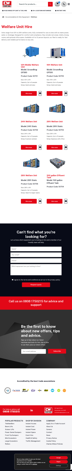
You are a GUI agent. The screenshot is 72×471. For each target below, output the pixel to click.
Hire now (29, 93)
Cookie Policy (51, 441)
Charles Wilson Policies (54, 444)
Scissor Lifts (9, 429)
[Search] (50, 4)
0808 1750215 (33, 301)
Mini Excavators (10, 438)
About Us (49, 426)
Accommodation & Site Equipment (17, 17)
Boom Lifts (9, 426)
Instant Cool (30, 426)
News (48, 435)
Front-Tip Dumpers (11, 435)
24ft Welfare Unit (29, 121)
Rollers (7, 444)
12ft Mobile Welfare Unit (30, 66)
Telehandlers (9, 424)
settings (34, 464)
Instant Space (31, 432)
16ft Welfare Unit (54, 65)
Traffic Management (33, 441)
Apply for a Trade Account (55, 424)
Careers (49, 429)
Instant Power (31, 429)
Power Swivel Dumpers (13, 432)
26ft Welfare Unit (55, 121)
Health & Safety (31, 438)
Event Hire (29, 435)
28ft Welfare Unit (29, 175)
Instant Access (31, 424)
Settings (58, 466)
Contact (49, 432)
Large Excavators (11, 441)
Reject (58, 462)
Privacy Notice (51, 438)
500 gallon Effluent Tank (56, 176)
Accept (58, 458)
